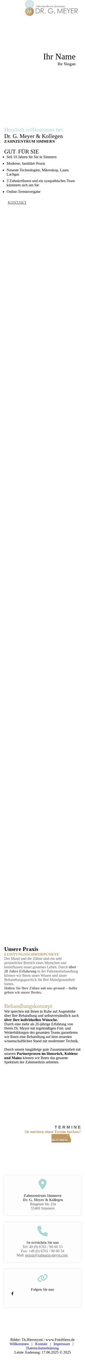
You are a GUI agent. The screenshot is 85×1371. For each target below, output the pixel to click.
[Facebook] (12, 1294)
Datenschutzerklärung (42, 1348)
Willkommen (19, 1344)
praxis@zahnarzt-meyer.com (46, 1255)
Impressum (63, 1344)
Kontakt (41, 1344)
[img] (52, 8)
